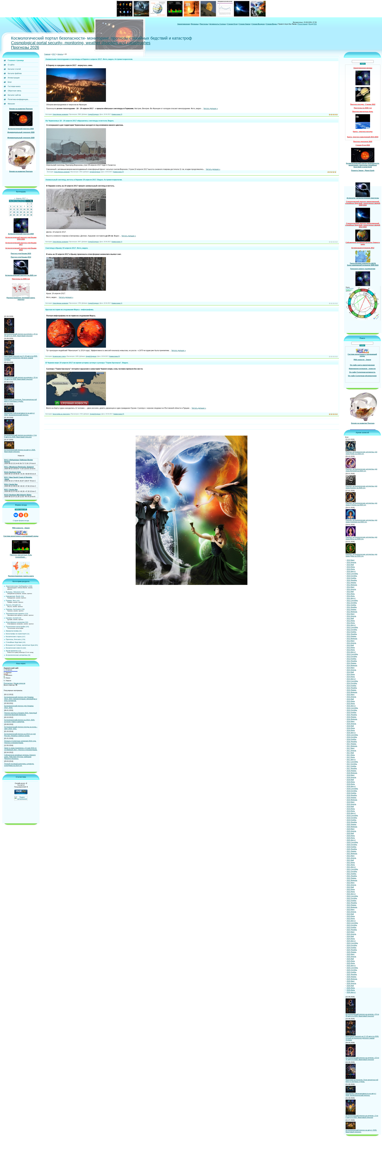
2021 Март (351, 856)
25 (14, 215)
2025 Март (351, 954)
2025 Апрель (351, 956)
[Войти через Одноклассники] (26, 515)
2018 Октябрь (352, 791)
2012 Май (350, 618)
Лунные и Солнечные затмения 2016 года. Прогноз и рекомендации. (20, 742)
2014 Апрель (351, 670)
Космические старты (14, 636)
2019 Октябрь (352, 818)
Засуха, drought (12, 605)
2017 (54, 54)
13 (21, 209)
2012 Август (351, 625)
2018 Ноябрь (351, 793)
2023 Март (351, 909)
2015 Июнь (351, 701)
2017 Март (351, 748)
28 (24, 215)
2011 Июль (351, 596)
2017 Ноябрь (351, 766)
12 (17, 209)
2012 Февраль (352, 612)
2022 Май (350, 887)
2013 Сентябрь (352, 654)
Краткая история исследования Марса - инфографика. (70, 310)
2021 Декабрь (352, 876)
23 (31, 212)
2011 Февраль (352, 585)
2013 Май (350, 645)
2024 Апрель (351, 934)
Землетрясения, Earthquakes (17, 586)
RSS (315, 24)
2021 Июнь (351, 862)
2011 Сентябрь (352, 600)
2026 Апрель (351, 983)
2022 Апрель (351, 885)
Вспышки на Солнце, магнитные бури (20, 645)
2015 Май (350, 699)
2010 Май (350, 564)
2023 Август (351, 921)
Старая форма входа (21, 520)
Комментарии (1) (117, 241)
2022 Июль (351, 891)
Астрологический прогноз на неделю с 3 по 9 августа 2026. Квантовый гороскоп (20, 436)
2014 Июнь (351, 674)
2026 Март (351, 981)
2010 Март (351, 560)
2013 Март (351, 641)
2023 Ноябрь (351, 927)
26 (17, 215)
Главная (47, 54)
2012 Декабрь (352, 634)
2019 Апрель (351, 804)
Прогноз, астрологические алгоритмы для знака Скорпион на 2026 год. (361, 521)
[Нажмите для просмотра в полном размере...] (76, 101)
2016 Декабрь (352, 741)
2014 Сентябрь (352, 681)
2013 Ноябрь (351, 659)
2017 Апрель (351, 750)
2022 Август (351, 894)
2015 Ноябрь (351, 712)
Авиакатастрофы (12, 631)
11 (14, 209)
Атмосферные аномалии (15, 622)
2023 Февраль (352, 907)
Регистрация (302, 24)
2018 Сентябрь (352, 788)
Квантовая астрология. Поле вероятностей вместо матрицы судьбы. (20, 400)
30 (31, 215)
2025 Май (350, 959)
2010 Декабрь (352, 580)
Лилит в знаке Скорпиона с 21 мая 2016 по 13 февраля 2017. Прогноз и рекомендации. (20, 749)
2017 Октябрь (352, 764)
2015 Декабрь (352, 715)
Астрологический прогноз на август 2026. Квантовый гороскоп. (20, 450)
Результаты (8, 683)
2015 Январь (351, 690)
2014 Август (351, 679)
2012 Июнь (351, 620)
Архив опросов (19, 683)
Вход (310, 24)
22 (28, 212)
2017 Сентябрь (352, 762)
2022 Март (351, 882)
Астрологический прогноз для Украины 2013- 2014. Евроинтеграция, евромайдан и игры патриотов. (20, 698)
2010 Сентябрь (352, 573)
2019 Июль (351, 811)
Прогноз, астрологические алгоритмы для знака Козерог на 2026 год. (361, 487)
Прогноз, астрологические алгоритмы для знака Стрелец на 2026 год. (361, 504)
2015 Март (351, 694)
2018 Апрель (351, 777)
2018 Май (350, 779)
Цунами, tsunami (12, 618)
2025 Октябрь (352, 970)
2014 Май (350, 672)
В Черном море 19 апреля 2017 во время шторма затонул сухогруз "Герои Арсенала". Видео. (87, 363)
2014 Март (351, 667)
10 (10, 209)
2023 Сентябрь (352, 923)
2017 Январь (351, 744)
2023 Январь (351, 905)
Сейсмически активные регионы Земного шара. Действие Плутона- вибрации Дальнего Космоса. (20, 756)
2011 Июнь (351, 594)
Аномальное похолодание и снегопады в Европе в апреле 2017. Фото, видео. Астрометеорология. (89, 59)
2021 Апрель (351, 858)
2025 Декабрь (352, 974)
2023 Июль (351, 918)
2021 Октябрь (352, 871)
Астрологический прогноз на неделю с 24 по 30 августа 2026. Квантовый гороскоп (21, 335)
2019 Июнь (351, 809)
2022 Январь (351, 878)
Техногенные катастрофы (15, 626)
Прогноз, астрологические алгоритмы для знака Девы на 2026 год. (361, 555)
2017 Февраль (352, 746)
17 (10, 212)
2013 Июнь (351, 647)
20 (21, 212)
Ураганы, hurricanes (13, 609)
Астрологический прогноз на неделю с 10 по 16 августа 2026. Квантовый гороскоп (21, 378)
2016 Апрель (351, 723)
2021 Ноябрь (351, 873)
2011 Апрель (351, 589)
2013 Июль (351, 650)
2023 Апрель (351, 912)
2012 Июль (351, 623)
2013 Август (351, 652)
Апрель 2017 (21, 198)
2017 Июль (351, 757)
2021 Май (350, 860)
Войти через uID (21, 509)
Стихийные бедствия (14, 642)
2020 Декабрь (352, 849)
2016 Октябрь (352, 737)
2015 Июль (351, 703)
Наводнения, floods (13, 596)
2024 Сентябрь (352, 943)
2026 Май (350, 985)
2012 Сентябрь (352, 627)
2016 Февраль (352, 719)
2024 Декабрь (352, 950)
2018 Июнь (351, 782)
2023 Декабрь (352, 929)
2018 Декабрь (352, 795)
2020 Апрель (351, 831)
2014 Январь (351, 663)
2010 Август (351, 571)
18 (14, 212)
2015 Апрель (351, 697)
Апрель (60, 54)
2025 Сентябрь (352, 968)
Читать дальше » (210, 108)
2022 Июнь (351, 889)
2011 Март (350, 587)
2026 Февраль (352, 979)
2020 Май (350, 833)
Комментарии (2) (117, 114)
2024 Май (350, 936)
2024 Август (351, 941)
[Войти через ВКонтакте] (16, 515)
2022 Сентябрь (352, 896)
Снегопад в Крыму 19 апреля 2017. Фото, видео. (67, 248)
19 (17, 212)
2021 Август (351, 867)
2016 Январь (351, 717)
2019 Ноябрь (351, 820)
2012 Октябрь (352, 629)
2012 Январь (351, 609)
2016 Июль (351, 730)
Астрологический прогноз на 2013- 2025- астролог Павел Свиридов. (19, 721)
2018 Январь (351, 770)
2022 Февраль (352, 880)
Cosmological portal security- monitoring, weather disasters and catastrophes (80, 43)
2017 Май (350, 753)
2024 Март (351, 932)
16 (31, 209)
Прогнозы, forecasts (13, 639)
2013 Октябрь (352, 656)
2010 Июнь (351, 567)
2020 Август (351, 840)
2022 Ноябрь (351, 900)
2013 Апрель (351, 643)
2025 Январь (351, 952)
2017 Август (351, 759)
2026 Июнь (351, 988)
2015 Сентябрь (352, 708)
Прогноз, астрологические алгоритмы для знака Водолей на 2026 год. (361, 470)
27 (21, 215)
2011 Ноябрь (351, 605)
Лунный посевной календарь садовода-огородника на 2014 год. (19, 764)
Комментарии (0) (118, 172)
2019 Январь (351, 797)
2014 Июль (351, 676)
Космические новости (14, 648)
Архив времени (11, 651)
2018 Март (351, 775)
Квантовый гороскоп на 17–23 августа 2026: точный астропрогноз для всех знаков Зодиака (20, 358)
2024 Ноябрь (351, 947)
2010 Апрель (351, 562)
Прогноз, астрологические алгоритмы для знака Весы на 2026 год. (361, 538)
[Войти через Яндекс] (21, 515)
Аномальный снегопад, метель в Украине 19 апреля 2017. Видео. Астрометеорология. (84, 180)
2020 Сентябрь (352, 842)
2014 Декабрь (352, 688)
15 (28, 209)
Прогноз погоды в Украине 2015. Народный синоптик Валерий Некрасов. (20, 714)
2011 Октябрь (352, 603)
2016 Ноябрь (351, 739)
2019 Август (351, 813)
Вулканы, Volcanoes (13, 592)
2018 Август (351, 786)
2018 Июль (351, 784)
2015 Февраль (352, 692)
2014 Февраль (352, 665)
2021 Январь (351, 851)
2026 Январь (351, 976)
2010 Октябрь (352, 576)
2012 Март (351, 614)
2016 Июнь (351, 728)
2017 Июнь (351, 755)
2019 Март (351, 802)
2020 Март (351, 829)
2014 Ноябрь (351, 685)
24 (10, 215)
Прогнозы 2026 (25, 47)
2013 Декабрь (352, 661)
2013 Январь (351, 636)
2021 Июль (351, 865)
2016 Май (350, 726)
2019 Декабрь (352, 822)
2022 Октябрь (352, 898)
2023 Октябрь (352, 925)
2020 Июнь (351, 835)
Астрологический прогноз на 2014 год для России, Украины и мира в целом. (20, 735)
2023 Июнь (351, 916)
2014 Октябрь (352, 683)
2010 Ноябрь (351, 578)
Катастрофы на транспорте (16, 634)
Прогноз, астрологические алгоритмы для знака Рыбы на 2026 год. (361, 453)
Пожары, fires (11, 600)
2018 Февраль (352, 773)
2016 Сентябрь (352, 735)
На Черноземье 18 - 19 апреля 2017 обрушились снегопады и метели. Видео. (80, 121)
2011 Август (351, 598)
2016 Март (351, 721)
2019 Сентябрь (352, 815)
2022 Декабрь (352, 903)
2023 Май (350, 914)
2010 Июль (351, 569)
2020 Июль (351, 838)
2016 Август (351, 732)
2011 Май (350, 591)
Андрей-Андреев (93, 114)
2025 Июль (351, 963)
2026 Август (351, 992)
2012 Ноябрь (351, 632)
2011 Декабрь (352, 607)
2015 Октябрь (352, 710)
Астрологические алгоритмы (16, 655)
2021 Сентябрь (352, 869)
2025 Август (351, 965)
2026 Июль (351, 990)
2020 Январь (351, 824)
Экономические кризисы (15, 613)
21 (24, 212)
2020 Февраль (352, 826)
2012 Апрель (351, 616)
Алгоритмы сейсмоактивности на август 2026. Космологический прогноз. (19, 414)
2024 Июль (351, 938)
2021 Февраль (352, 853)
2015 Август (351, 706)
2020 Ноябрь (351, 847)
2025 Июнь (351, 961)
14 (24, 209)
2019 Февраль (352, 800)
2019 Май (350, 806)
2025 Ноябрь (351, 972)
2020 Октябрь (352, 844)
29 (28, 215)
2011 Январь (351, 582)
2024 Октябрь (352, 945)
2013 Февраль (352, 638)
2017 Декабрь (352, 768)
